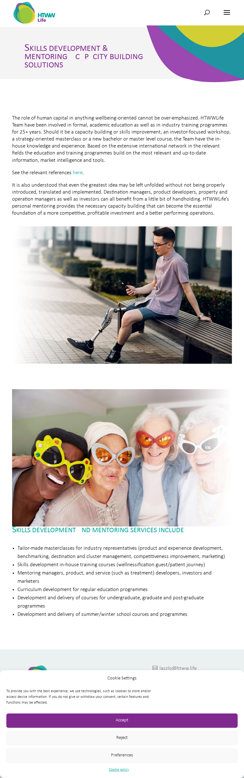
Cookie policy (119, 770)
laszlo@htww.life (174, 668)
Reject (122, 737)
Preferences (122, 755)
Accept (122, 720)
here (78, 173)
